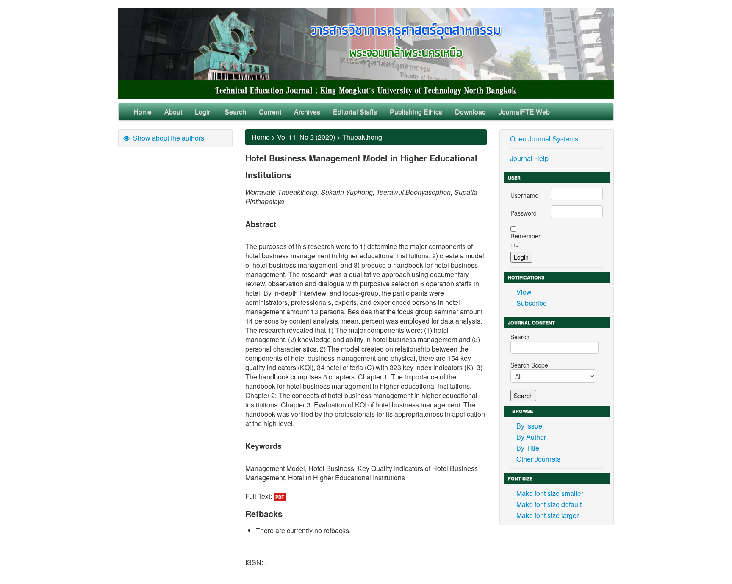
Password (523, 213)
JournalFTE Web (524, 111)
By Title (527, 448)
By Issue (529, 426)
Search (235, 111)
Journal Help (529, 158)
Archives (307, 111)
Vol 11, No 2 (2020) (306, 137)
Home (142, 111)
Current (270, 111)
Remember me (525, 240)
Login (203, 111)
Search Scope (529, 365)
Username (524, 195)
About (173, 111)
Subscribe (531, 303)
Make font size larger (547, 515)
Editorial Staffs (355, 111)
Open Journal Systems (544, 139)
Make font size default (549, 504)
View (524, 292)
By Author (531, 437)
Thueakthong (362, 137)
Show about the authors (167, 138)
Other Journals (538, 459)
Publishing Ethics (416, 111)
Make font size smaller (549, 493)
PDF (279, 497)
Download (470, 111)
